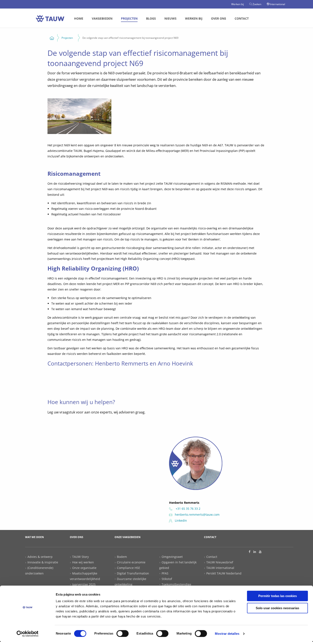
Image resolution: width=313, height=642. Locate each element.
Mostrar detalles (227, 633)
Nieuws (170, 18)
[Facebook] (249, 551)
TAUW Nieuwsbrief (219, 562)
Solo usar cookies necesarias (277, 608)
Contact (242, 18)
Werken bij (237, 4)
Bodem (122, 557)
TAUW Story (80, 557)
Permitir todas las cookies (277, 596)
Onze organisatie (84, 568)
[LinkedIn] (254, 551)
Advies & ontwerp (40, 557)
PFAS (165, 573)
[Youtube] (260, 551)
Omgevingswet (172, 557)
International (277, 4)
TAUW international (220, 568)
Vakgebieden (102, 18)
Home (78, 18)
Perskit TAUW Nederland (223, 573)
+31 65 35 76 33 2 (187, 509)
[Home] (52, 38)
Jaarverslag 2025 (84, 584)
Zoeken (256, 4)
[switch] (122, 633)
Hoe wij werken (83, 562)
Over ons (218, 18)
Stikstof (167, 579)
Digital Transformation (133, 573)
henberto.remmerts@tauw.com (197, 514)
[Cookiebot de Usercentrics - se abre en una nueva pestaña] (27, 633)
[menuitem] (79, 18)
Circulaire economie (131, 562)
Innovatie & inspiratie (42, 562)
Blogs (151, 18)
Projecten (129, 18)
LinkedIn (181, 520)
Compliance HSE (128, 568)
